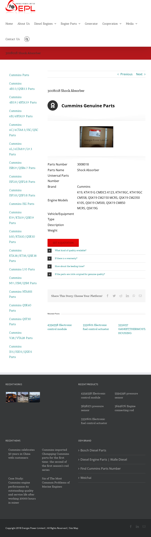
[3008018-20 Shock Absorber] (96, 136)
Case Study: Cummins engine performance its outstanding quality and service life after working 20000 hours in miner (22, 490)
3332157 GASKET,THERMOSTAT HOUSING (133, 329)
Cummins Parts (19, 75)
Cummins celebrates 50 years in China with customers (21, 454)
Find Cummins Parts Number (100, 469)
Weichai (85, 478)
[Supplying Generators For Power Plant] (22, 397)
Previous (126, 74)
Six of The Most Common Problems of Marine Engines (56, 482)
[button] (26, 39)
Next (139, 74)
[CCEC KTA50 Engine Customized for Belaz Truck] (11, 397)
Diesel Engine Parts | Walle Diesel (103, 459)
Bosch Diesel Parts (93, 450)
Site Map (73, 528)
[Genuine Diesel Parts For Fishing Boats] (34, 397)
